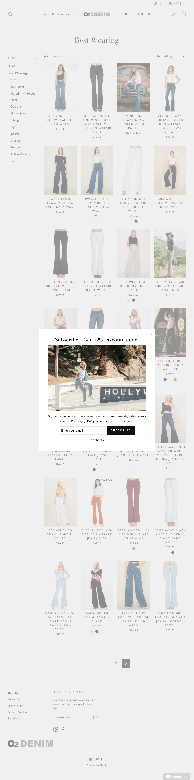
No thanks (97, 440)
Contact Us (178, 776)
